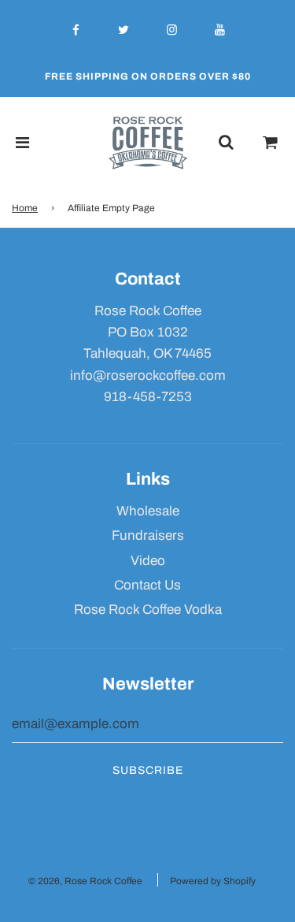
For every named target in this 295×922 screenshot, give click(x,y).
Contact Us (147, 585)
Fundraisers (148, 535)
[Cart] (271, 142)
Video (148, 560)
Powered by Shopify (213, 881)
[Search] (226, 142)
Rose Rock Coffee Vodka (148, 609)
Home (25, 208)
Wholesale (147, 511)
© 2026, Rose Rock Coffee (85, 881)
